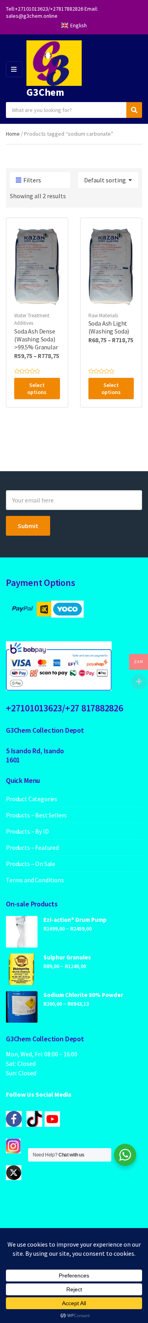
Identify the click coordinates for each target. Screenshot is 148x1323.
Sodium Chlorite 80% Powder (83, 995)
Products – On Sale (30, 864)
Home (13, 133)
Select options (37, 388)
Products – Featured (32, 847)
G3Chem (45, 92)
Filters (32, 180)
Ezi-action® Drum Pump (75, 919)
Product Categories (31, 799)
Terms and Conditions (35, 880)
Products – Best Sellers (36, 815)
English (78, 25)
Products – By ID (27, 831)
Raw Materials (103, 315)
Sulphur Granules (67, 957)
